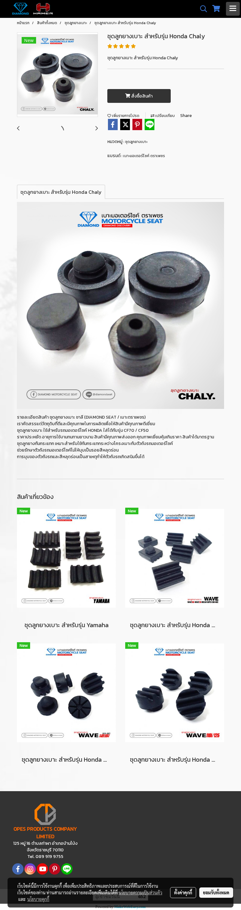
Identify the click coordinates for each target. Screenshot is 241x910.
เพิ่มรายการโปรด (125, 116)
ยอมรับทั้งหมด (216, 892)
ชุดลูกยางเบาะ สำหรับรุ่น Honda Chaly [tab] (61, 192)
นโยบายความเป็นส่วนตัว (140, 892)
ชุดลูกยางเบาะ (136, 142)
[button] (201, 8)
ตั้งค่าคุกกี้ (183, 892)
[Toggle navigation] (233, 9)
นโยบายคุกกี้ (38, 899)
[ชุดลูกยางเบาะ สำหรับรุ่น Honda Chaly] (57, 75)
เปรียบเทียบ (164, 116)
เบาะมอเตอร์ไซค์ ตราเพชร (144, 156)
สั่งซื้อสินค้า (141, 96)
